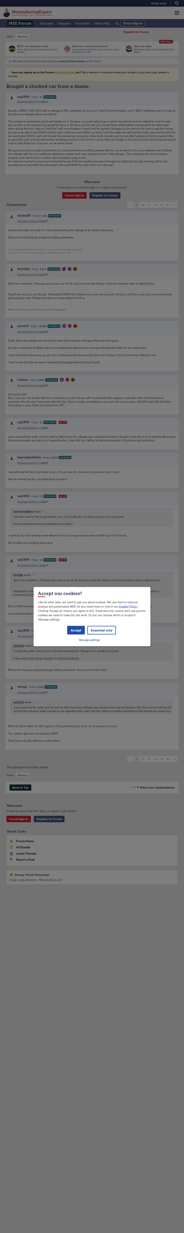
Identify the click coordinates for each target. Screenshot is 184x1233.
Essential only (101, 630)
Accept (76, 630)
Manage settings (89, 640)
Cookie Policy (128, 606)
